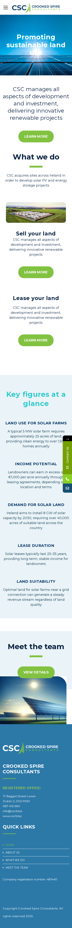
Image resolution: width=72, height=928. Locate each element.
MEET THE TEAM (17, 867)
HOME (10, 845)
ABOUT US (13, 852)
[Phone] (67, 478)
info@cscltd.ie (12, 811)
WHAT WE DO (15, 860)
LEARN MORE (36, 136)
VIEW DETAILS (36, 672)
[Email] (67, 488)
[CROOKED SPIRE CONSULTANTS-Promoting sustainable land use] (36, 7)
